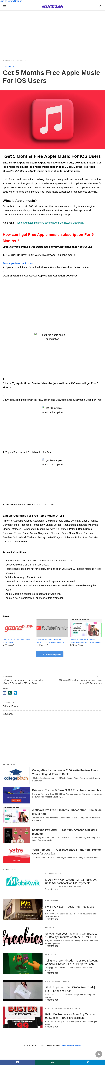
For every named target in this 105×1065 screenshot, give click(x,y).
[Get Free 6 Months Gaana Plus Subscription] (18, 636)
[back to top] (98, 1054)
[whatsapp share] (10, 693)
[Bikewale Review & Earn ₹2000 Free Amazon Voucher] (16, 795)
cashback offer (53, 873)
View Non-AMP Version (71, 1045)
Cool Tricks (20, 60)
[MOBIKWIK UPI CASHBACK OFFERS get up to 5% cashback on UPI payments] (23, 882)
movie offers (51, 900)
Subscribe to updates (52, 654)
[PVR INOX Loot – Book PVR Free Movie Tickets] (23, 909)
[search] (100, 6)
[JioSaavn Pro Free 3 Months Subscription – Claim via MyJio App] (86, 636)
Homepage (7, 60)
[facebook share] (4, 693)
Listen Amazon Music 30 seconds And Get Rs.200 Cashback (50, 222)
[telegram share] (15, 693)
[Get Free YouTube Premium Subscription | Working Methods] (52, 636)
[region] (52, 32)
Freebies (49, 927)
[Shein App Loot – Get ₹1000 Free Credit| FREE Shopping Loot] (23, 990)
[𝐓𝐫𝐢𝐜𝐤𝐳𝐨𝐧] (52, 6)
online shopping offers (57, 981)
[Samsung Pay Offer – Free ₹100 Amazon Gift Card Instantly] (16, 835)
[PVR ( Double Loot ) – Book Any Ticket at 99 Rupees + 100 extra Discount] (23, 1017)
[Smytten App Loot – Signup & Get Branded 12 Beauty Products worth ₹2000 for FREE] (23, 936)
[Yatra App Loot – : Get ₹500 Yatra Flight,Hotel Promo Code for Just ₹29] (16, 854)
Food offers (51, 954)
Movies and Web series (69, 1008)
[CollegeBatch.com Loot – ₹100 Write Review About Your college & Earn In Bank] (16, 775)
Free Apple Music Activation (18, 263)
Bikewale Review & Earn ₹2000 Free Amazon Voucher (66, 790)
